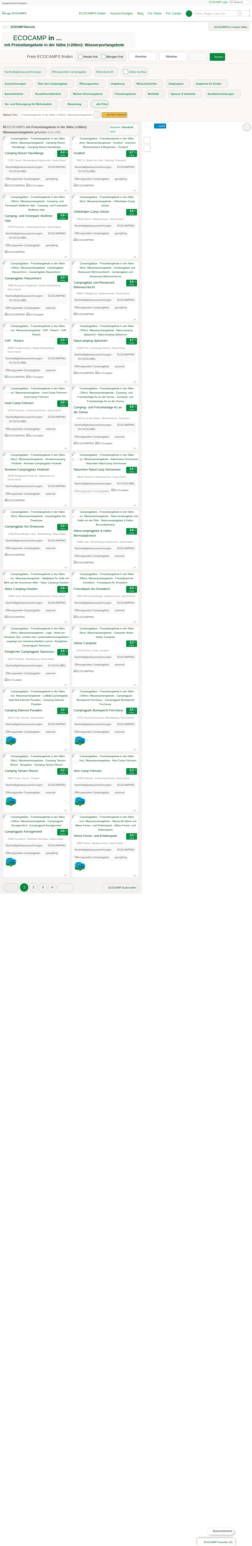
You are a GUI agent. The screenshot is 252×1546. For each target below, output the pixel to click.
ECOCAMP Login (218, 2)
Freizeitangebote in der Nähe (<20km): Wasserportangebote (56, 114)
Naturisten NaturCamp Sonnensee (97, 469)
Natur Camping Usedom (21, 589)
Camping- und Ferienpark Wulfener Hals (29, 218)
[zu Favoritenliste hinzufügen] (7, 140)
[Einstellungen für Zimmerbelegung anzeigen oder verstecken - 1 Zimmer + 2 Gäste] (198, 56)
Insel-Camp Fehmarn (19, 403)
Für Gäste (155, 13)
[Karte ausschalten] (247, 127)
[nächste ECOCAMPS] (65, 887)
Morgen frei (114, 56)
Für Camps (173, 13)
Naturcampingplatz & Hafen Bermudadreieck (92, 533)
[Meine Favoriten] (189, 13)
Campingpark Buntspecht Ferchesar (98, 710)
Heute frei (90, 56)
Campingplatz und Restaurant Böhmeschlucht (94, 285)
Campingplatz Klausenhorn (23, 278)
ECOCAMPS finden (92, 13)
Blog (140, 13)
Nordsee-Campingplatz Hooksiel (27, 469)
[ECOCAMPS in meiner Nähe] (147, 148)
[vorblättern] (60, 142)
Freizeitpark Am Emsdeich (92, 589)
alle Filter (101, 104)
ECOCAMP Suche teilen (122, 887)
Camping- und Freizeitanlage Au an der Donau (98, 409)
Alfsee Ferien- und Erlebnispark (95, 836)
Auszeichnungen (121, 13)
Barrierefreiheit (222, 1531)
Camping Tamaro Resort (21, 771)
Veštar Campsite (85, 643)
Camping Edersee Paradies (23, 710)
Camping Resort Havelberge (24, 153)
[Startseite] (4, 27)
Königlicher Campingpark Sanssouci (29, 651)
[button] (11, 887)
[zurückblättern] (12, 142)
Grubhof (79, 153)
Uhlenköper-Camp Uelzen (91, 211)
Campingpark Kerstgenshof (23, 831)
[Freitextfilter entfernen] (239, 13)
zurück (161, 126)
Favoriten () (218, 1542)
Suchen (247, 13)
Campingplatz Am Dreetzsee (24, 526)
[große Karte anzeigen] (147, 140)
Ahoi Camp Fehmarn (88, 771)
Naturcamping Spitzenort (91, 340)
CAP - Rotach (14, 340)
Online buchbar (138, 71)
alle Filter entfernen (116, 114)
